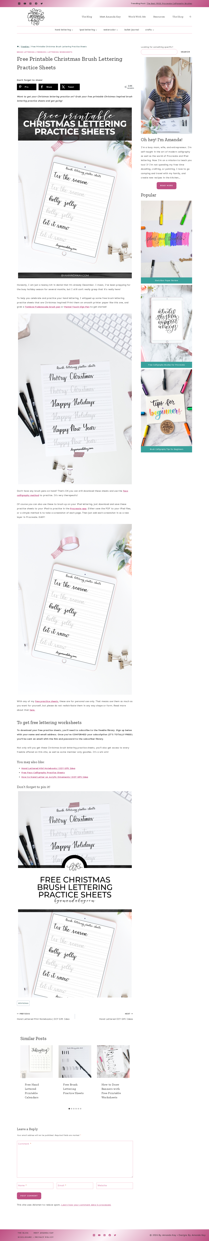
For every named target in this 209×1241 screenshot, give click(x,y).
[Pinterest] (30, 3)
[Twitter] (41, 3)
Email (62, 1185)
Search (185, 52)
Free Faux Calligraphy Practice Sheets (43, 772)
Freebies (41, 52)
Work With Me (137, 16)
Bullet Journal (131, 29)
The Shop (177, 16)
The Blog (87, 16)
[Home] (18, 46)
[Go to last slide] (23, 1075)
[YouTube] (25, 3)
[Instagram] (19, 3)
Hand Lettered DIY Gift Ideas (116, 1016)
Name (22, 1185)
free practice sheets (46, 701)
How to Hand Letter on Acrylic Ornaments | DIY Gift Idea (54, 777)
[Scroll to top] (202, 1230)
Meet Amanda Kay (110, 16)
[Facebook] (36, 3)
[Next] (126, 1075)
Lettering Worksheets (60, 52)
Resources (159, 16)
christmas (23, 1003)
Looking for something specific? (157, 47)
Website (102, 1185)
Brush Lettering (26, 52)
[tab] (69, 1108)
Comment (24, 1143)
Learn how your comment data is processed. (86, 1204)
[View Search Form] (190, 16)
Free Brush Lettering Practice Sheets (73, 1089)
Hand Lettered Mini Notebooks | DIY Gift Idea (48, 768)
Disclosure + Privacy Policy (36, 1237)
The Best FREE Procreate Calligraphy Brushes (169, 3)
